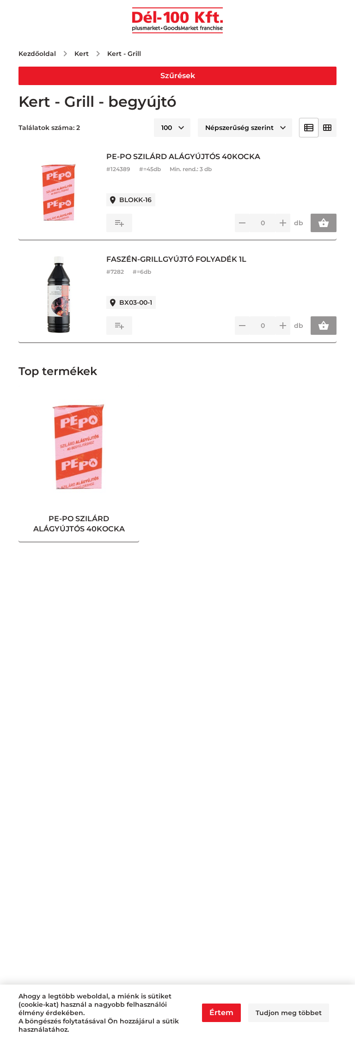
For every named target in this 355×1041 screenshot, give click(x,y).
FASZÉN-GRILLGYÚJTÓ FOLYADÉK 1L (176, 259)
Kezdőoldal (37, 53)
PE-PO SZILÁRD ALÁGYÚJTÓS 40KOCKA (183, 156)
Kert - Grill (124, 53)
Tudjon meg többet (289, 1013)
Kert (81, 53)
